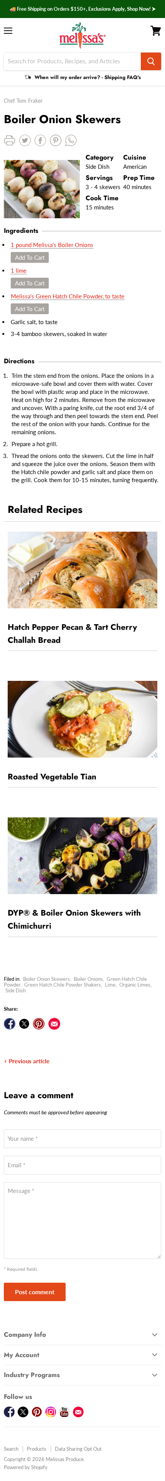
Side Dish (15, 990)
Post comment (34, 1291)
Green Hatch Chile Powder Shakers (62, 985)
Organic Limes (134, 985)
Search (11, 1449)
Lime (110, 985)
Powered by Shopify (26, 1467)
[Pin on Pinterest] (39, 1024)
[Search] (151, 61)
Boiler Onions (88, 979)
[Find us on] (54, 1024)
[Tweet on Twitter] (24, 1024)
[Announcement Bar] (82, 9)
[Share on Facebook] (9, 1024)
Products (36, 1449)
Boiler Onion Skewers (46, 979)
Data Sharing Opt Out (78, 1449)
